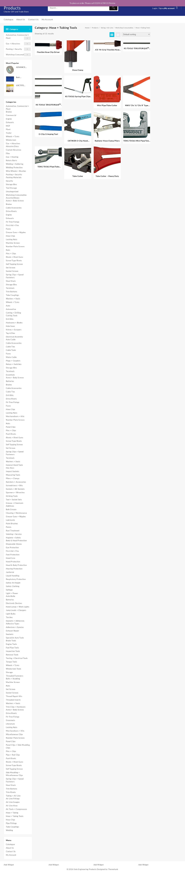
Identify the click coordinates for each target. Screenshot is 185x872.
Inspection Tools (13, 651)
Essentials (10, 375)
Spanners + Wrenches (15, 492)
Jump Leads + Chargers (16, 610)
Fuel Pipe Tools (12, 648)
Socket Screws (12, 271)
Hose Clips (10, 236)
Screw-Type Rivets (14, 260)
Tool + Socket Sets (14, 499)
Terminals (10, 288)
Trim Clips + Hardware (15, 707)
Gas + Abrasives (13, 44)
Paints (8, 527)
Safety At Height (13, 583)
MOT (8, 126)
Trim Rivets (11, 792)
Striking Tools (12, 496)
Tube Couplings (12, 295)
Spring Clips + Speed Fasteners (15, 276)
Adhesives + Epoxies (15, 627)
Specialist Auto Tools (15, 638)
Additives (10, 506)
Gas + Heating (12, 157)
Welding (9, 830)
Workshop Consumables (16, 55)
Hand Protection (13, 562)
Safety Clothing (12, 586)
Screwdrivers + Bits (14, 485)
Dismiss (112, 3)
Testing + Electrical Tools (17, 658)
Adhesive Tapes (12, 624)
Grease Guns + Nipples (16, 232)
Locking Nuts (11, 239)
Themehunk (113, 869)
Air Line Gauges (13, 802)
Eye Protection (12, 547)
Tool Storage (11, 188)
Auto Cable (11, 339)
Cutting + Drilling (13, 313)
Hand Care (10, 558)
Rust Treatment (13, 530)
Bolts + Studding (13, 679)
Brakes (9, 112)
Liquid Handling (12, 576)
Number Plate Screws (15, 246)
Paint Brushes (12, 523)
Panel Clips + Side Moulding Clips (18, 746)
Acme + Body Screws (15, 201)
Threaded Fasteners (14, 676)
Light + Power (12, 593)
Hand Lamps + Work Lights (17, 607)
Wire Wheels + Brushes (16, 171)
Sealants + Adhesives (15, 621)
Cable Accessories (14, 208)
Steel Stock (11, 281)
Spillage (9, 590)
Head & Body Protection (16, 565)
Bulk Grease (11, 509)
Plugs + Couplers (13, 361)
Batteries (10, 381)
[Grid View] (112, 34)
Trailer (9, 133)
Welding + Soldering (14, 164)
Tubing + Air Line (13, 796)
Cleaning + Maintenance (16, 513)
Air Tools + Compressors (16, 809)
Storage (9, 672)
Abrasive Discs (12, 146)
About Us (10, 848)
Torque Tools (11, 662)
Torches (9, 617)
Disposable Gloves (14, 544)
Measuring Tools (13, 475)
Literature (10, 724)
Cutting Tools (11, 315)
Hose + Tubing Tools (14, 816)
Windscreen (11, 140)
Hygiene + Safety (13, 538)
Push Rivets (11, 434)
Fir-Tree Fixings (12, 222)
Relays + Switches (14, 364)
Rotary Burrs (11, 160)
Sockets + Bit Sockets (15, 489)
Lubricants (10, 520)
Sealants (9, 634)
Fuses (8, 229)
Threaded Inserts (13, 700)
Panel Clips (11, 427)
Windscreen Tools (13, 669)
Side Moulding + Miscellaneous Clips (14, 773)
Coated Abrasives (13, 150)
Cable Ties (10, 346)
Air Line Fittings (13, 798)
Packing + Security (14, 49)
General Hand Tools (14, 465)
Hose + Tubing (12, 813)
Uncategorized (12, 191)
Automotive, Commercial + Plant (17, 36)
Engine (9, 119)
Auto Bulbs (10, 596)
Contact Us (11, 851)
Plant (8, 129)
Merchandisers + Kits (15, 416)
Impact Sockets (12, 471)
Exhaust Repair (12, 631)
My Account (11, 855)
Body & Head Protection (16, 540)
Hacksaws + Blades (14, 323)
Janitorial (10, 572)
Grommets (10, 720)
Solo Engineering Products (85, 869)
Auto (8, 306)
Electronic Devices (14, 603)
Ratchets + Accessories (16, 482)
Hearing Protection (14, 569)
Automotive (11, 309)
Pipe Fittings (11, 823)
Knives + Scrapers (14, 330)
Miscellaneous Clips (14, 734)
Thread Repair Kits (14, 696)
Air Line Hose (12, 806)
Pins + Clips (11, 253)
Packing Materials (14, 177)
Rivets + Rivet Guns (14, 257)
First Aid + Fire (12, 225)
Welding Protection (14, 167)
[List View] (118, 34)
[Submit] (113, 8)
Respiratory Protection (16, 579)
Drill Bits (10, 319)
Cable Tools (11, 350)
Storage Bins (11, 184)
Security (9, 181)
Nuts (8, 250)
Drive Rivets (11, 211)
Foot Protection (13, 554)
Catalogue (10, 844)
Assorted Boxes (13, 198)
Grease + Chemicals (14, 503)
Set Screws (10, 268)
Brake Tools (11, 641)
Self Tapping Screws (14, 264)
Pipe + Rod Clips (13, 755)
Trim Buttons (11, 291)
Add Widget (9, 865)
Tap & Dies (10, 333)
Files (8, 153)
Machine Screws (13, 243)
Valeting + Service (14, 534)
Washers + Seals (13, 299)
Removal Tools (12, 655)
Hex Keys (10, 468)
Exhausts (10, 122)
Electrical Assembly (14, 337)
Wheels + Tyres (12, 136)
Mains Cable (11, 357)
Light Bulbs (11, 614)
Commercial (11, 115)
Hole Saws (10, 326)
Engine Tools (11, 644)
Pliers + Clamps (13, 478)
